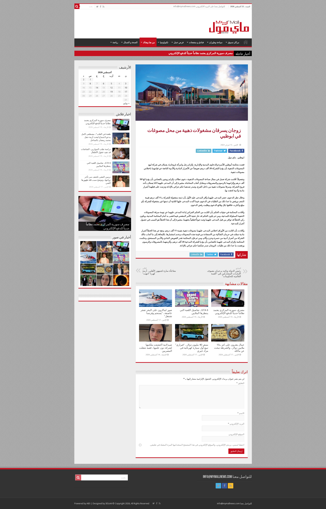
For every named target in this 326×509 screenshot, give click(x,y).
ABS (88, 503)
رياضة (115, 42)
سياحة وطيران (215, 42)
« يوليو (126, 103)
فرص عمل (179, 42)
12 (111, 87)
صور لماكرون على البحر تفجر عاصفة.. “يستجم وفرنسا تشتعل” (156, 313)
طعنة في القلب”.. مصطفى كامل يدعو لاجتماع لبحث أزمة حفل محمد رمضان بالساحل (96, 137)
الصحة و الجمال (130, 42)
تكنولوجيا (164, 42)
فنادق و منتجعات (196, 42)
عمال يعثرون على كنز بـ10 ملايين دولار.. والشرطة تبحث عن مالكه (229, 347)
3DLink (108, 503)
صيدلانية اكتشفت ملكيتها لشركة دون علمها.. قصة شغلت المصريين (155, 347)
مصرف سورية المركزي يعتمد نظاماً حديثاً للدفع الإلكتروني (200, 53)
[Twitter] (97, 7)
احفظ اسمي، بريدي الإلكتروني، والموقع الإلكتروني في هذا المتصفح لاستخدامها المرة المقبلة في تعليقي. (197, 445)
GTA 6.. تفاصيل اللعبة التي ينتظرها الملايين (194, 312)
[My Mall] (229, 23)
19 (111, 91)
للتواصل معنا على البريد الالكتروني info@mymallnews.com (199, 6)
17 (126, 91)
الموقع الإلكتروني (236, 434)
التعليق (240, 383)
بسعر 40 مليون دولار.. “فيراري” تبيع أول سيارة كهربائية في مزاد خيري (191, 347)
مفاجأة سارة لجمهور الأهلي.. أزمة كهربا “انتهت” (159, 271)
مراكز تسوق (233, 42)
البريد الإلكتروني (236, 423)
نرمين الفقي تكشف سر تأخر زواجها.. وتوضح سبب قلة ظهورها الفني (96, 180)
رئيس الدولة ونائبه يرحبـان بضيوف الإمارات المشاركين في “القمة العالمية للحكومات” (224, 272)
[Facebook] (100, 7)
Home (245, 42)
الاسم (240, 413)
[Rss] (103, 7)
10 (126, 87)
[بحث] (76, 6)
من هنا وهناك (149, 42)
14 (97, 87)
